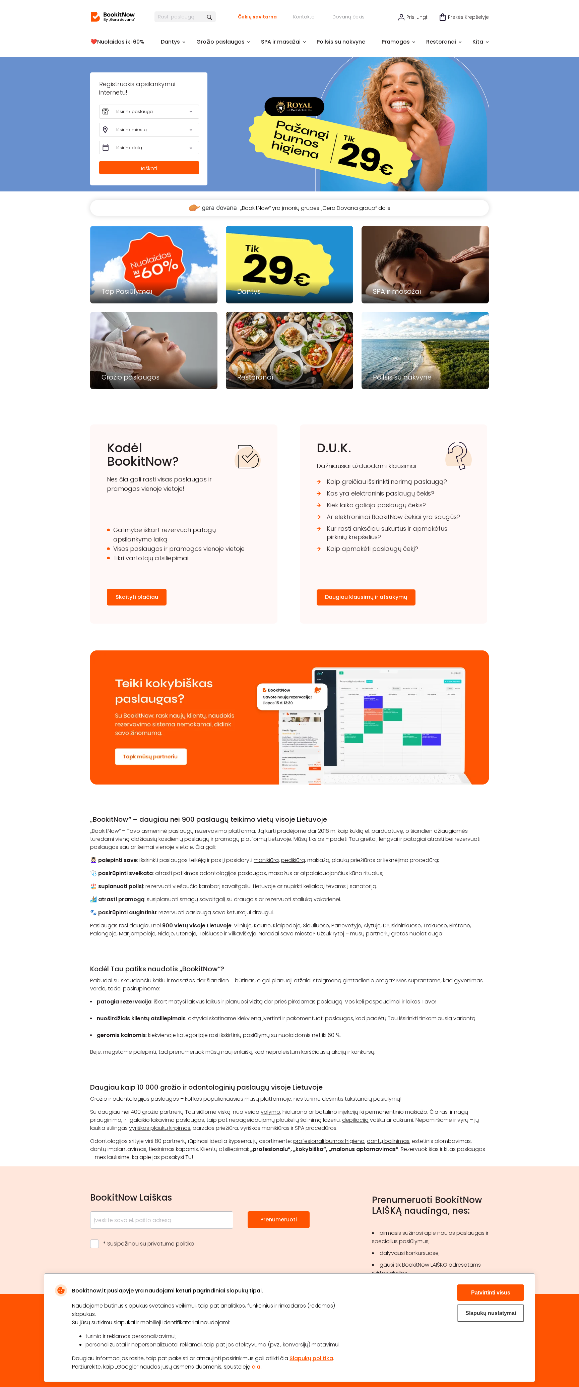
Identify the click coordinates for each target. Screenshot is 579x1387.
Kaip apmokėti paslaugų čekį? (372, 548)
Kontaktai (304, 16)
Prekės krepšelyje (468, 17)
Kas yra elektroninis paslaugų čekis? (380, 493)
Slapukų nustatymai (490, 1313)
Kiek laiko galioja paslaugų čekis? (376, 505)
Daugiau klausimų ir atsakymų (366, 597)
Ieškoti (149, 168)
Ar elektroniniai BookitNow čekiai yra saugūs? (393, 517)
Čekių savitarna (257, 16)
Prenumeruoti (278, 1219)
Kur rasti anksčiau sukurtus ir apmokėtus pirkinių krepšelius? (387, 532)
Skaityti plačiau (137, 597)
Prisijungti (417, 17)
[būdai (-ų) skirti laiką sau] (113, 17)
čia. (257, 1367)
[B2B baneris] (289, 783)
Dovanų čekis (348, 16)
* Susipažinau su (148, 1244)
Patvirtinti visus (490, 1292)
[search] (210, 16)
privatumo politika (170, 1244)
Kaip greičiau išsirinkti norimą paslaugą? (387, 481)
